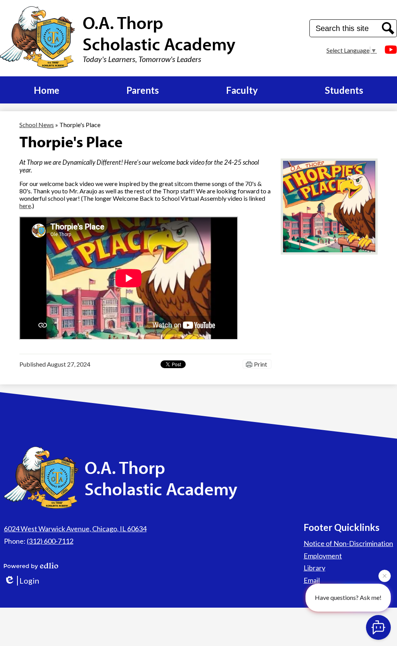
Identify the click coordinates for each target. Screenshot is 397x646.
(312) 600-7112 (50, 541)
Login (29, 580)
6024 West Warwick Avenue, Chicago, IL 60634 (75, 528)
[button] (46, 89)
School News (36, 124)
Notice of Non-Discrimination (348, 543)
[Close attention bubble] (384, 576)
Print (260, 364)
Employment (323, 555)
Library (314, 567)
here (25, 205)
